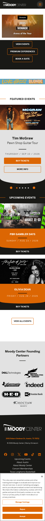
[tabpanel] (22, 144)
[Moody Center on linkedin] (39, 454)
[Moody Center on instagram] (12, 454)
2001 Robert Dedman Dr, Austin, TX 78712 (22, 438)
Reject (22, 509)
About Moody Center (22, 465)
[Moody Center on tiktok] (33, 454)
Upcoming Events (22, 459)
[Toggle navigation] (40, 4)
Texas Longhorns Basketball (22, 472)
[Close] (42, 476)
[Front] (22, 427)
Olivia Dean (22, 289)
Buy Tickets (22, 161)
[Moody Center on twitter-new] (19, 454)
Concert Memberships (22, 468)
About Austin (22, 462)
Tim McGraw (22, 138)
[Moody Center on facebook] (5, 454)
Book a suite (23, 59)
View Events (22, 44)
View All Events (22, 321)
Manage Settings (23, 502)
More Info (22, 169)
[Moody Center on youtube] (26, 454)
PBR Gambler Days (22, 234)
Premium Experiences (22, 51)
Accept (22, 516)
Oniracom (34, 443)
